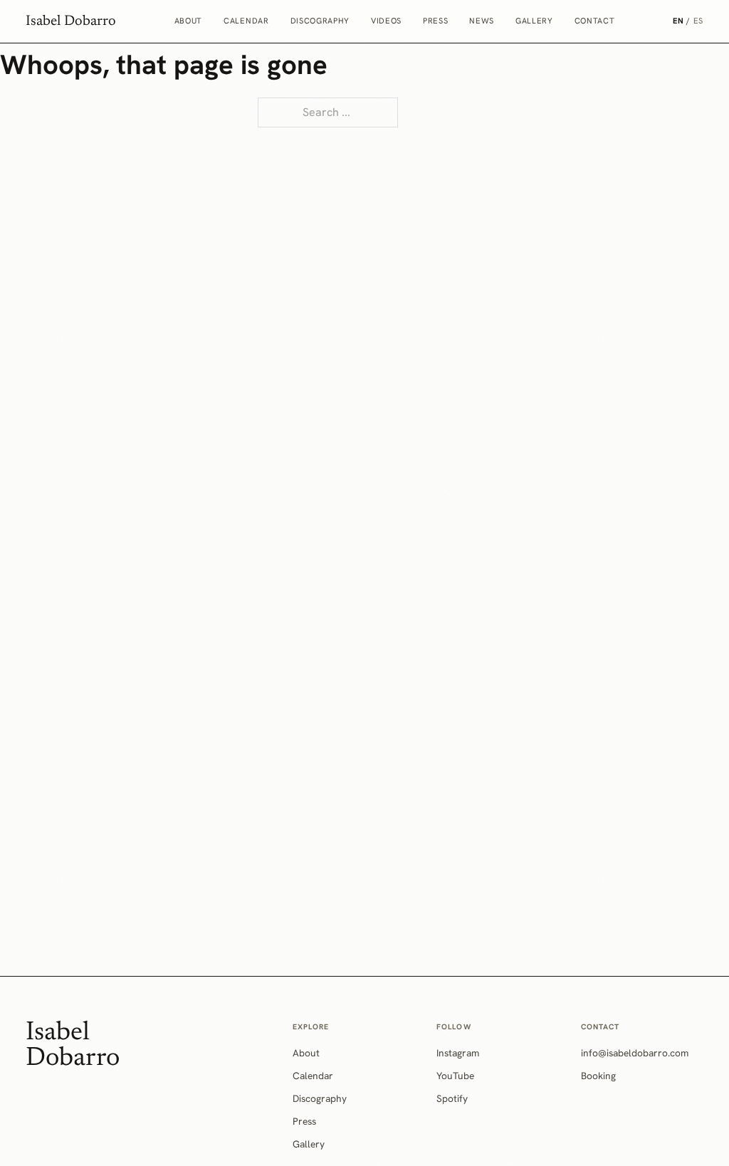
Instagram (457, 1052)
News (481, 21)
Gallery (534, 21)
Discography (320, 21)
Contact (595, 21)
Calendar (246, 21)
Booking (598, 1075)
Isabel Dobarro (71, 21)
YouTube (455, 1075)
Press (435, 21)
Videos (386, 21)
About (188, 21)
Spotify (452, 1098)
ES (698, 21)
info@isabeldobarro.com (634, 1052)
